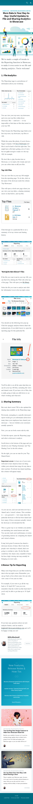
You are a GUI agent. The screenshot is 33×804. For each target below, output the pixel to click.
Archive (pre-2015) (15, 798)
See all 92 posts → (16, 702)
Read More (28, 643)
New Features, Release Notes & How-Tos (20, 10)
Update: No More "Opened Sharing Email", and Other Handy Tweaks (16, 689)
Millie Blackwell (14, 637)
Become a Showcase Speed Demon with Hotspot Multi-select (16, 682)
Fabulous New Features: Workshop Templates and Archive (16, 696)
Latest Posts (6, 798)
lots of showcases (21, 144)
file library (26, 282)
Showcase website (25, 798)
